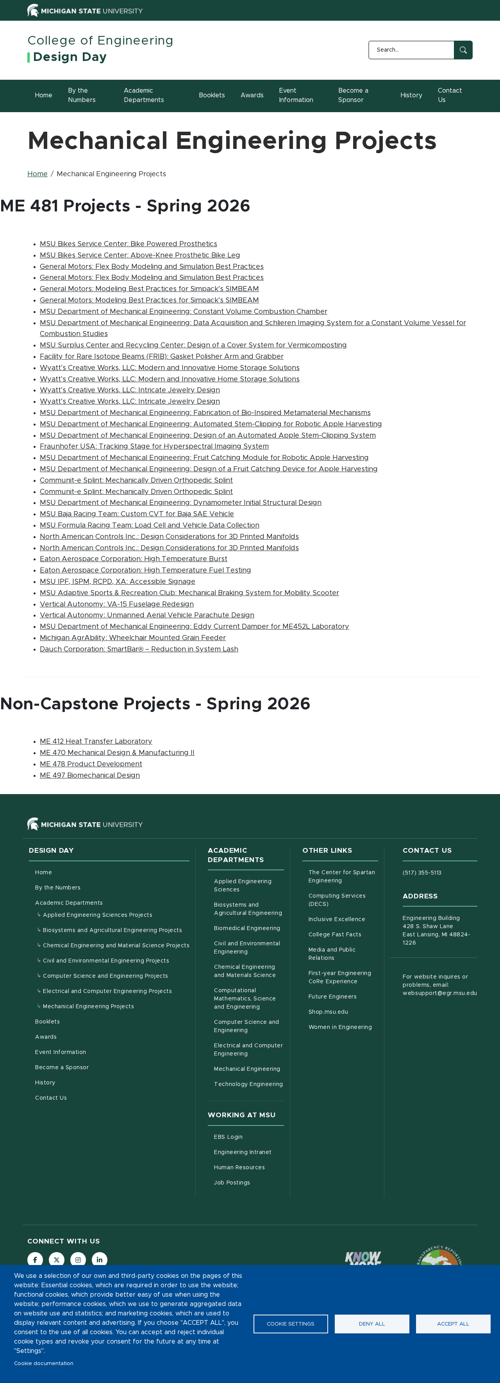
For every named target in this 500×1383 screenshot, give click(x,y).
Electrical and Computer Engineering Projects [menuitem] (107, 991)
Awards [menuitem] (46, 1037)
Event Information (296, 95)
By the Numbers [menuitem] (57, 888)
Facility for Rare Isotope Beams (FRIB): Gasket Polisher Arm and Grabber (162, 356)
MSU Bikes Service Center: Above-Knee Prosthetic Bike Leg (140, 255)
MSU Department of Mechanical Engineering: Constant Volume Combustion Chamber (183, 311)
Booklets (212, 95)
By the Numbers (82, 95)
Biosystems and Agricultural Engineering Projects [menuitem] (112, 930)
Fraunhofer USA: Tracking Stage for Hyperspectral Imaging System (154, 446)
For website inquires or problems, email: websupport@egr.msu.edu (440, 985)
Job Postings (249, 1183)
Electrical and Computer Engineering (249, 1050)
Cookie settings (290, 1324)
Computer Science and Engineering (249, 1026)
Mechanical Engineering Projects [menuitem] (88, 1006)
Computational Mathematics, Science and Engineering (249, 999)
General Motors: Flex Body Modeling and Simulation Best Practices (152, 266)
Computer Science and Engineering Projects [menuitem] (105, 976)
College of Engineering (100, 41)
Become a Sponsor (353, 95)
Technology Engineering (249, 1084)
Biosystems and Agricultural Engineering (249, 909)
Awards (252, 95)
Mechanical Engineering (249, 1069)
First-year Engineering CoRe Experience (344, 977)
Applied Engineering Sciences (249, 886)
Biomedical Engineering (249, 928)
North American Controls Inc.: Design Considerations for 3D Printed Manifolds (169, 536)
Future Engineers (344, 997)
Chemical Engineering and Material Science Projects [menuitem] (116, 945)
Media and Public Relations (344, 954)
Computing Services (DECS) (344, 900)
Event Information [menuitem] (60, 1052)
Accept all (453, 1324)
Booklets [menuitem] (47, 1022)
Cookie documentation (43, 1363)
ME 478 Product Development (91, 764)
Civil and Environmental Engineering (249, 948)
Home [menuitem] (43, 872)
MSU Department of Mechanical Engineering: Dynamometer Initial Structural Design (180, 502)
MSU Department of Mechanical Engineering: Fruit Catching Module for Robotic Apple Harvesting (204, 458)
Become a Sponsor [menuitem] (62, 1067)
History (411, 95)
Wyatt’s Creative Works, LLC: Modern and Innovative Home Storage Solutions (170, 368)
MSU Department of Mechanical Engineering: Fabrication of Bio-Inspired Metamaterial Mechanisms (205, 413)
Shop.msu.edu (344, 1012)
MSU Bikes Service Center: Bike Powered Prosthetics (128, 244)
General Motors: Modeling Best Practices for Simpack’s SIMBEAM (149, 289)
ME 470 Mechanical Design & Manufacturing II (117, 753)
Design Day (70, 57)
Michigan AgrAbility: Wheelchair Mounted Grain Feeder (133, 638)
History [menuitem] (45, 1083)
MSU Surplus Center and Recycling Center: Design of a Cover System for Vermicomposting (193, 345)
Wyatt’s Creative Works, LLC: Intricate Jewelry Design (130, 390)
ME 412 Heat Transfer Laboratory (96, 741)
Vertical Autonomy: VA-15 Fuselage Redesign (117, 604)
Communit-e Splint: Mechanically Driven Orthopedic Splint (136, 480)
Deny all (372, 1324)
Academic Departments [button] (69, 903)
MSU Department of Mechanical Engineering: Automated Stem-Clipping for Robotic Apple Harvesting (211, 424)
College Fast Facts (344, 935)
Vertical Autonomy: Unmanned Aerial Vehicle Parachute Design (147, 615)
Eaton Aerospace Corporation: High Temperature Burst (133, 559)
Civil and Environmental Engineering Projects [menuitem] (106, 961)
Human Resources (249, 1167)
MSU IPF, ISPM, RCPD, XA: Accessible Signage (117, 581)
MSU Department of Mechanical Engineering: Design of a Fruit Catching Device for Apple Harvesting (209, 469)
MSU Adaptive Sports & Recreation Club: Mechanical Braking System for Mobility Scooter (189, 593)
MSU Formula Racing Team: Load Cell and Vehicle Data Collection (149, 525)
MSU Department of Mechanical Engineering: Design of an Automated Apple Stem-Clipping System (208, 435)
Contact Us (450, 95)
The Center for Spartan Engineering (344, 877)
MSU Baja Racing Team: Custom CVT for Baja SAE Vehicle (137, 514)
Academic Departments (144, 95)
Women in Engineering (344, 1027)
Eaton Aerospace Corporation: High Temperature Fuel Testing (145, 570)
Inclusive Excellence (344, 919)
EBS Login (249, 1137)
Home (43, 95)
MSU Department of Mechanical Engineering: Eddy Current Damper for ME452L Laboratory (194, 626)
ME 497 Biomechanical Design (90, 775)
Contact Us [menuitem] (51, 1098)
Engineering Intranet (249, 1152)
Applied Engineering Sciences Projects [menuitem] (98, 915)
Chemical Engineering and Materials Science (249, 971)
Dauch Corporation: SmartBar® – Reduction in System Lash (139, 649)
